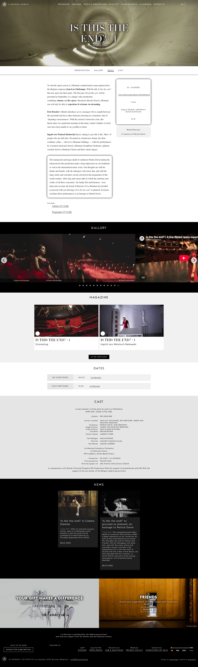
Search (194, 4)
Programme (64, 4)
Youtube (58, 649)
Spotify (64, 649)
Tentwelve (192, 659)
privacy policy (134, 650)
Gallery (98, 70)
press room (95, 650)
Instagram (46, 649)
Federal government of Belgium (118, 635)
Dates (111, 70)
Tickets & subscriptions (95, 4)
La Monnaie (145, 4)
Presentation (82, 70)
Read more (65, 543)
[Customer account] (188, 4)
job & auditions (114, 650)
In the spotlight (99, 357)
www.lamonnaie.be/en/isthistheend (134, 95)
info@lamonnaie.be (79, 659)
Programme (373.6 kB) (62, 211)
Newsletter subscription (18, 650)
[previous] (4, 260)
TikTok (52, 649)
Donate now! (49, 608)
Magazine (76, 4)
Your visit (114, 4)
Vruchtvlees (173, 659)
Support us (159, 4)
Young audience (129, 4)
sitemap (82, 650)
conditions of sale (157, 650)
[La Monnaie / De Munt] (4, 659)
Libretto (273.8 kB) (60, 206)
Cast (121, 70)
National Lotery (133, 635)
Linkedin (70, 649)
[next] (194, 260)
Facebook (40, 649)
